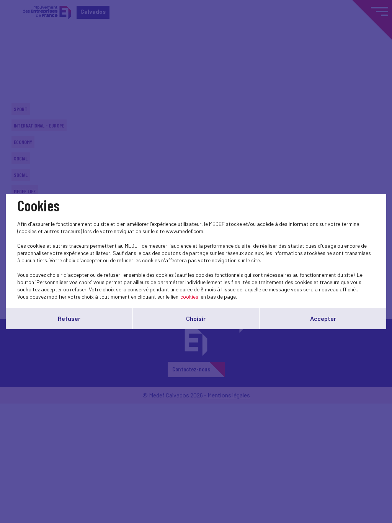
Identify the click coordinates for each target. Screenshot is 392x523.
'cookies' (189, 296)
